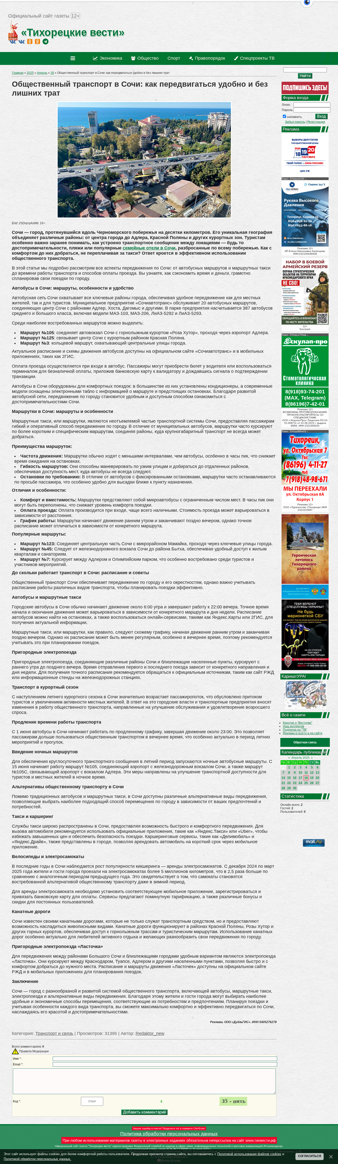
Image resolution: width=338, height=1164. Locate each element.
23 (294, 783)
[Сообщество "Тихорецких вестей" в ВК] (21, 41)
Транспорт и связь (54, 1033)
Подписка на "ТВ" (295, 729)
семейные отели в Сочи (149, 247)
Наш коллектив (293, 726)
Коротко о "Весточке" (297, 723)
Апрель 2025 (300, 757)
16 (294, 778)
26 (312, 783)
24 (300, 783)
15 (289, 778)
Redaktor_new (150, 1033)
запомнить (294, 117)
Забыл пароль (295, 122)
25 (306, 783)
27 (317, 783)
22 (289, 783)
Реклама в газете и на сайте (302, 733)
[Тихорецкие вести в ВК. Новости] (12, 41)
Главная (18, 73)
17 (300, 778)
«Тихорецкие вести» (71, 32)
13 (317, 772)
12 (312, 772)
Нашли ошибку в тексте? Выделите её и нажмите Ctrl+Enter (169, 1128)
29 (289, 788)
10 (300, 772)
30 (294, 788)
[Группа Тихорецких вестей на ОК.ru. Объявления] (37, 41)
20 (317, 778)
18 (52, 73)
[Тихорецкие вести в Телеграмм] (45, 41)
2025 (30, 73)
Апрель (42, 73)
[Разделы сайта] (74, 58)
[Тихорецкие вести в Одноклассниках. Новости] (30, 41)
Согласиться (309, 1156)
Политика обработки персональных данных (169, 1133)
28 (283, 788)
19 (312, 778)
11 (306, 772)
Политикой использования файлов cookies (249, 1154)
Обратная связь (305, 742)
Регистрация (316, 122)
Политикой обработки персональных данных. (37, 1159)
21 (283, 783)
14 (283, 778)
